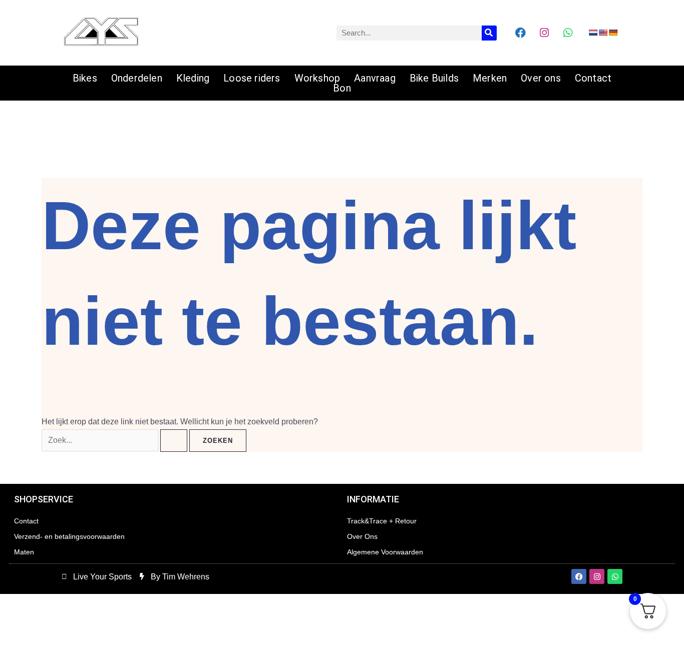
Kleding (192, 78)
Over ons (541, 78)
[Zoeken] (489, 33)
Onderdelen (136, 78)
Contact (593, 78)
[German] (612, 33)
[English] (602, 33)
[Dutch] (592, 33)
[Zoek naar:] (115, 440)
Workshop (317, 78)
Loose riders (251, 78)
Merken (490, 78)
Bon (342, 88)
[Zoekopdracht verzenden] (173, 440)
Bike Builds (434, 78)
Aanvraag (375, 78)
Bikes (85, 78)
